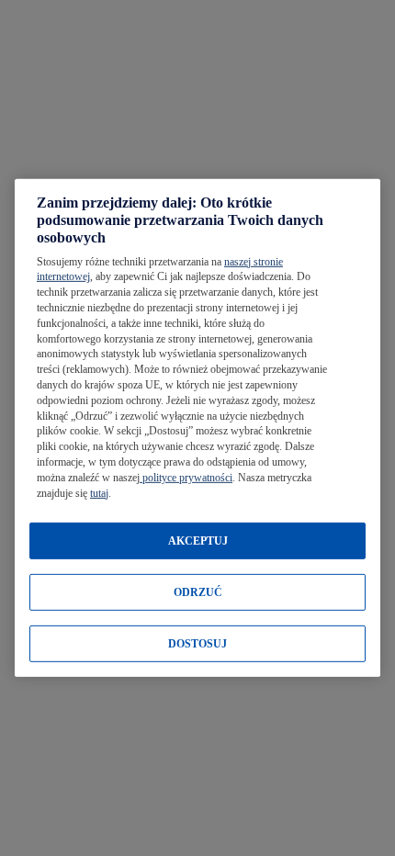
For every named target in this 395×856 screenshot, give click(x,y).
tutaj (99, 492)
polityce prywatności (186, 477)
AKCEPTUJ (198, 541)
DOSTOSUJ (197, 643)
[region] (197, 428)
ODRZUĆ (198, 592)
